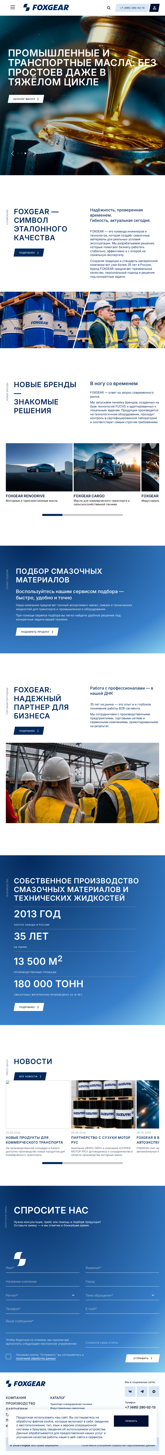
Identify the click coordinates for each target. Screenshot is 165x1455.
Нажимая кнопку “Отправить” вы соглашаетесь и (50, 1356)
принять (131, 1421)
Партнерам (17, 1409)
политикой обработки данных (36, 1358)
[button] (12, 153)
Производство (20, 1403)
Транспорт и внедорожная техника (71, 1404)
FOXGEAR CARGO (89, 496)
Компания (16, 1398)
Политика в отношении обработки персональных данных (118, 1445)
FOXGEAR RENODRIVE (25, 496)
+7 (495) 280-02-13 (140, 1407)
